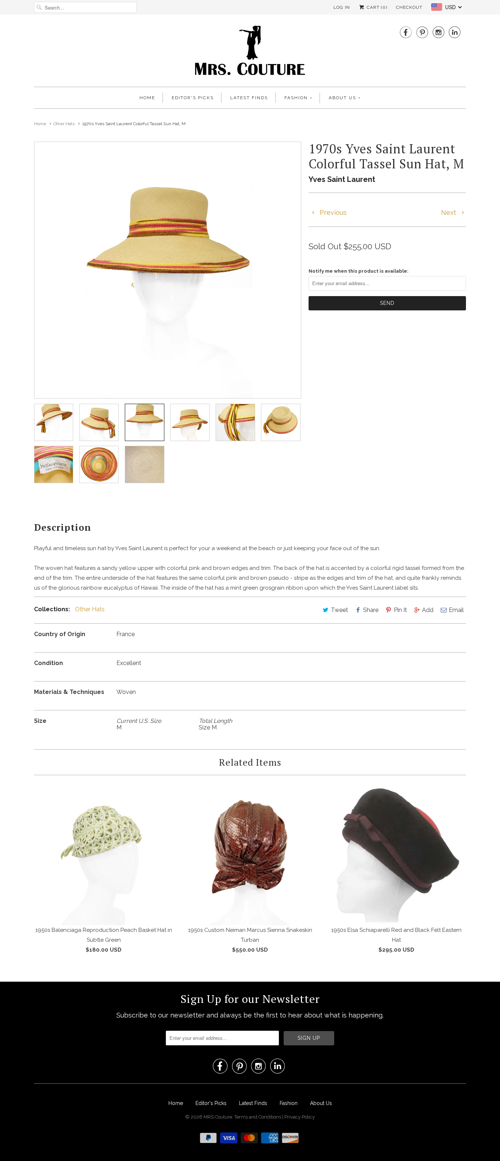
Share (370, 609)
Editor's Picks (193, 97)
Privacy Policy (299, 1117)
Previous (332, 212)
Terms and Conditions (258, 1117)
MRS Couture (218, 1117)
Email (456, 609)
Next (449, 212)
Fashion (296, 97)
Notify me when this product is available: (358, 271)
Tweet (339, 609)
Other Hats (90, 609)
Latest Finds (249, 97)
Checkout (409, 7)
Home (147, 97)
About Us (342, 97)
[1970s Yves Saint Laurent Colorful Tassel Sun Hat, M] (167, 270)
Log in (341, 7)
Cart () (376, 7)
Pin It (400, 609)
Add (427, 609)
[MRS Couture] (250, 52)
